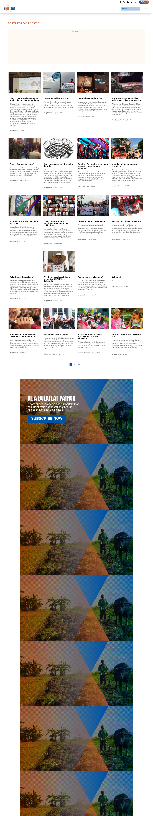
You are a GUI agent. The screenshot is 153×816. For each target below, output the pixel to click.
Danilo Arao (13, 241)
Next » (80, 365)
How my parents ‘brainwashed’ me (127, 332)
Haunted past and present (93, 102)
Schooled (127, 276)
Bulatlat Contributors (84, 116)
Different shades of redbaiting (93, 220)
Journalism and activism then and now (25, 220)
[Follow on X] (124, 2)
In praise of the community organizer (127, 163)
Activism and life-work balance (127, 220)
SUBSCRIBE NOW (46, 419)
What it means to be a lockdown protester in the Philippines (59, 220)
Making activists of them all (59, 332)
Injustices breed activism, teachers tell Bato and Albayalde (93, 332)
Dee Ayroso (115, 286)
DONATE (144, 2)
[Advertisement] (76, 48)
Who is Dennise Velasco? (25, 163)
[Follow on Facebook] (120, 2)
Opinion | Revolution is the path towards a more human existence (93, 163)
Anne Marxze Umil (117, 120)
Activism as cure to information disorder (59, 163)
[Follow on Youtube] (131, 2)
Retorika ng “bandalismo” (25, 276)
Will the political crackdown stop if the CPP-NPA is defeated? (59, 276)
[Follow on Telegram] (135, 2)
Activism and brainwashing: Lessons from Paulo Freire (25, 332)
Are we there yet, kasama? (93, 276)
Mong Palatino (14, 130)
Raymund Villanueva (84, 353)
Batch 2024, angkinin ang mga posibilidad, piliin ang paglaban (25, 102)
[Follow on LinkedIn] (127, 2)
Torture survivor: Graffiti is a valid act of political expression (127, 102)
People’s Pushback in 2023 (59, 102)
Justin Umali (81, 186)
